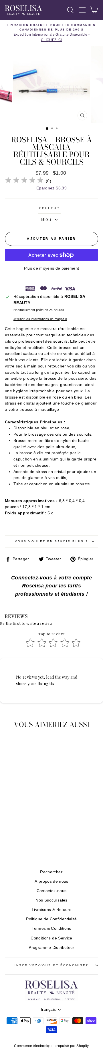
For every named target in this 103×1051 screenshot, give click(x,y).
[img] (24, 181)
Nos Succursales (51, 900)
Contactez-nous (52, 891)
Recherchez (51, 872)
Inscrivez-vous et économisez (52, 965)
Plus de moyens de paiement (51, 268)
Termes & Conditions (51, 928)
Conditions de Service (51, 938)
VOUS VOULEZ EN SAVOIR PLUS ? (51, 541)
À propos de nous (51, 881)
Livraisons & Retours (51, 910)
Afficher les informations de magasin (40, 319)
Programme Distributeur (51, 947)
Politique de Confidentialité (51, 919)
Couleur (49, 208)
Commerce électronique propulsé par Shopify (51, 1046)
